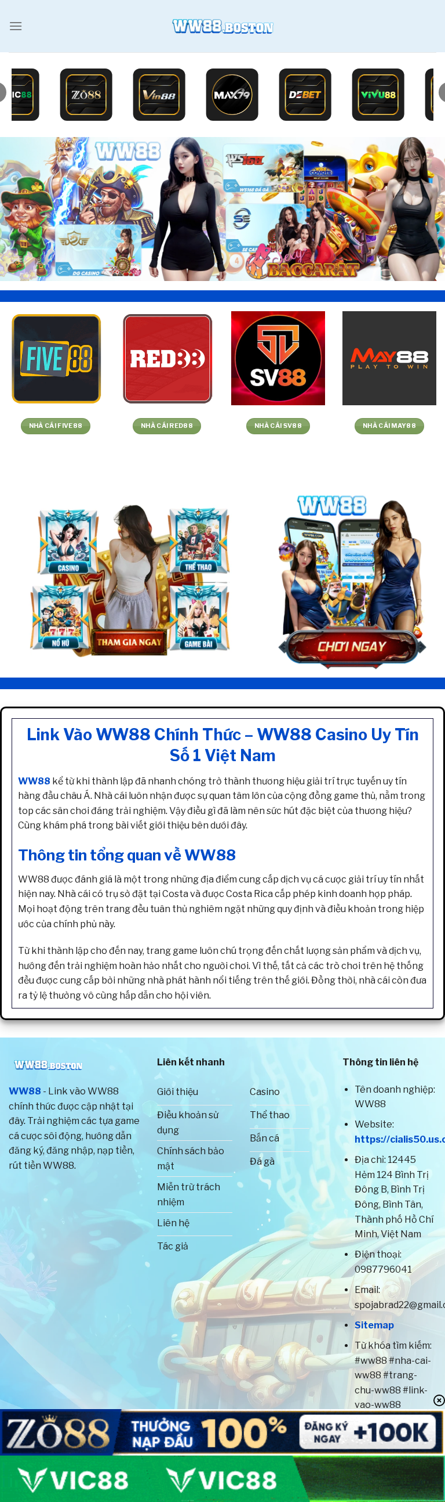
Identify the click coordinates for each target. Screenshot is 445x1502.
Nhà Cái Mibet (298, 426)
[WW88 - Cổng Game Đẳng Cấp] (222, 26)
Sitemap (374, 1325)
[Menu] (16, 26)
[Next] (421, 209)
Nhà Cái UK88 (77, 426)
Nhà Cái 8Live (410, 426)
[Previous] (23, 209)
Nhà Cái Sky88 (188, 426)
